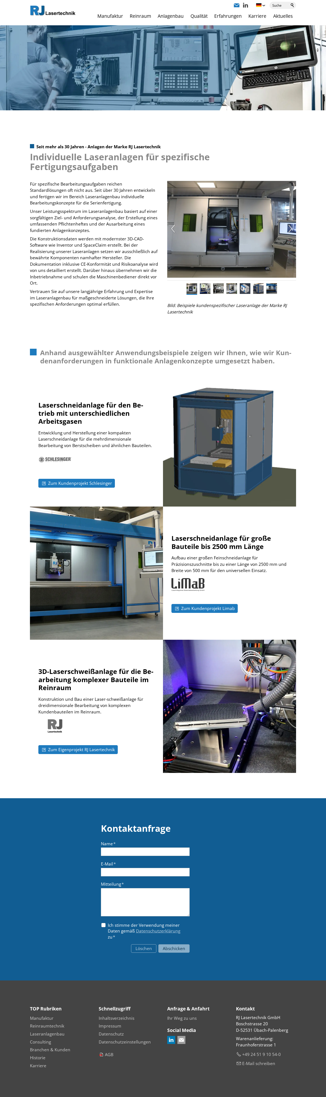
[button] (236, 5)
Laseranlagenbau (47, 1034)
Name (108, 844)
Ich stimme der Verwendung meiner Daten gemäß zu (144, 931)
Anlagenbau (171, 16)
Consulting (40, 1042)
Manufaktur (110, 16)
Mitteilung (112, 884)
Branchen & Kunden (50, 1050)
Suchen (292, 5)
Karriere (257, 16)
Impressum (110, 1026)
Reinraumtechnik (47, 1026)
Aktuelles (283, 16)
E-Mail (108, 864)
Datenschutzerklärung (158, 931)
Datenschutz (111, 1034)
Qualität (199, 16)
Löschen (144, 948)
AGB (109, 1054)
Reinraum (140, 16)
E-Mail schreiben (258, 1063)
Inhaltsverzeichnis (116, 1018)
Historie (37, 1058)
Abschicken (174, 948)
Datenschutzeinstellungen (125, 1042)
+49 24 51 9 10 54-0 (261, 1054)
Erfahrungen (228, 16)
